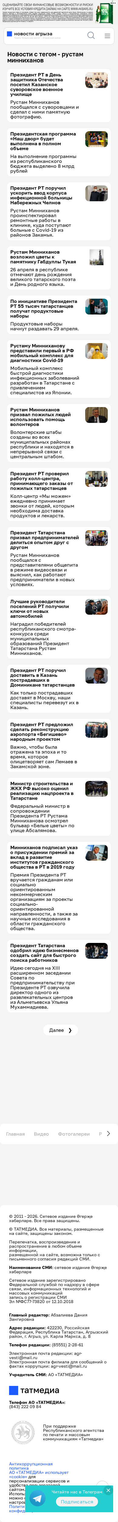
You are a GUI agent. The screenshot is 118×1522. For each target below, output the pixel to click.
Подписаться (77, 1502)
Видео (41, 1134)
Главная (15, 1134)
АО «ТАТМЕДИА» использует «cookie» (39, 1474)
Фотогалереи (74, 1134)
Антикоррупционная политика (31, 1466)
